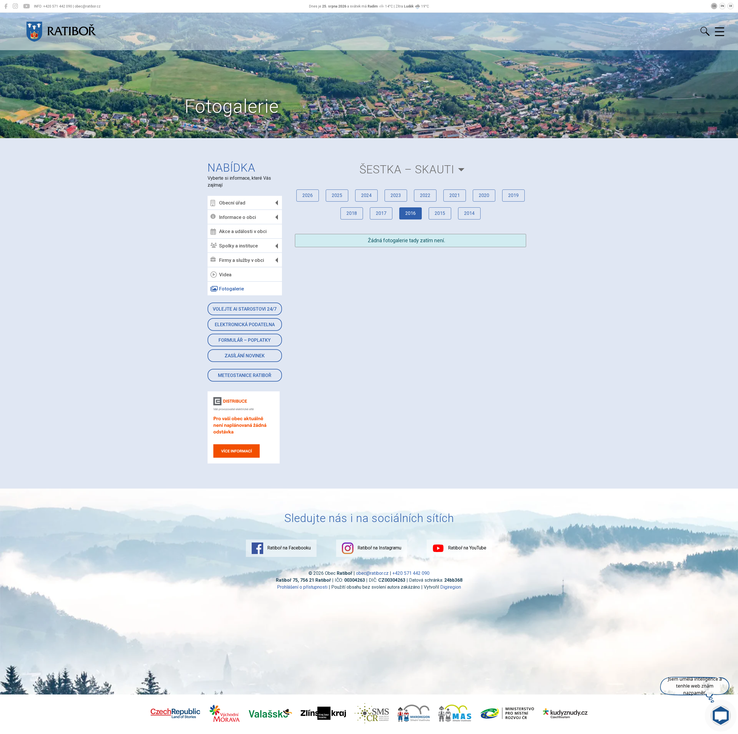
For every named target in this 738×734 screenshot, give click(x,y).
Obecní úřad (232, 203)
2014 (469, 213)
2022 (425, 195)
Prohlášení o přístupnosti (302, 587)
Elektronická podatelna (245, 324)
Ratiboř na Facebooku (288, 548)
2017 (381, 213)
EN (722, 6)
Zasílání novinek (245, 355)
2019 (513, 195)
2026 (307, 195)
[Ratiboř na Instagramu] (15, 6)
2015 (440, 213)
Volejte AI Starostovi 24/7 (244, 309)
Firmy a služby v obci (241, 260)
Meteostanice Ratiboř (244, 375)
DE (730, 6)
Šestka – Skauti (406, 169)
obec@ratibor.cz (372, 573)
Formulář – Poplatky (245, 340)
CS (714, 6)
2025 (337, 195)
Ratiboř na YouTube (466, 548)
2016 (410, 213)
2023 (396, 195)
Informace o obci (237, 217)
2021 (454, 195)
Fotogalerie (231, 289)
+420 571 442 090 (411, 573)
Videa (225, 274)
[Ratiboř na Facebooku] (5, 6)
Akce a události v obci (243, 231)
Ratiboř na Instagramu (378, 548)
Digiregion (450, 587)
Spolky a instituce (238, 246)
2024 (366, 195)
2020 (484, 195)
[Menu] (719, 32)
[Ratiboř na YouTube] (26, 6)
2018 (352, 213)
